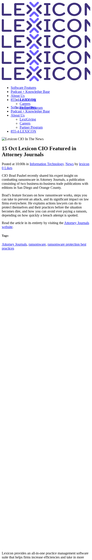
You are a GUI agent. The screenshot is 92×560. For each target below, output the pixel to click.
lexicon (84, 164)
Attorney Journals (14, 244)
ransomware (37, 244)
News (69, 164)
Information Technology (47, 164)
